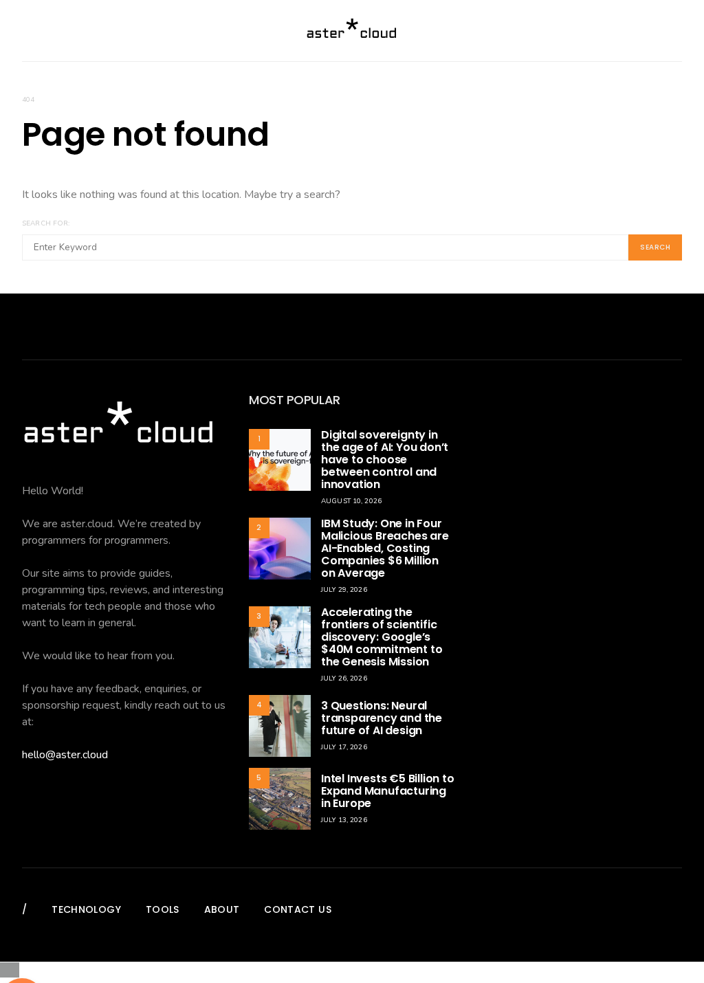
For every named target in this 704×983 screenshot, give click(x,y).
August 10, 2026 (351, 501)
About (222, 909)
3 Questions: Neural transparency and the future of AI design (381, 718)
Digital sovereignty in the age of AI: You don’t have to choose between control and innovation (384, 459)
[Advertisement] (579, 479)
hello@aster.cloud (65, 754)
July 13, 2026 (344, 820)
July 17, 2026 (344, 747)
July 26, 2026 (344, 678)
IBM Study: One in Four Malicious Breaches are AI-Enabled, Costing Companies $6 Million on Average (385, 548)
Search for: (45, 223)
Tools (162, 909)
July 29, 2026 (344, 590)
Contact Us (297, 909)
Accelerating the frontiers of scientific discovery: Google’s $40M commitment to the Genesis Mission (381, 637)
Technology (86, 909)
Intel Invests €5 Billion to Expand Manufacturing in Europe (387, 791)
